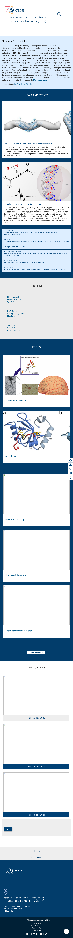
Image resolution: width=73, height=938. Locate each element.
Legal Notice (36, 924)
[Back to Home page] (24, 10)
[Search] (59, 14)
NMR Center (12, 311)
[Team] (70, 465)
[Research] (70, 469)
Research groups (14, 299)
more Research (36, 652)
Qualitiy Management (15, 314)
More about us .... (40, 80)
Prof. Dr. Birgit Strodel (23, 84)
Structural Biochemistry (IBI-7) (26, 21)
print (38, 851)
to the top (38, 858)
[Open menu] (66, 14)
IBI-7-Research (13, 297)
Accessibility (36, 928)
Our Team (11, 328)
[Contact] (70, 460)
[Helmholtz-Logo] (36, 935)
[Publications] (70, 473)
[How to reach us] (70, 477)
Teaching (11, 325)
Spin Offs (11, 302)
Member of (11, 316)
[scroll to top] (66, 931)
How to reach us (13, 330)
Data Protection (36, 926)
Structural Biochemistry (14, 41)
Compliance (36, 930)
